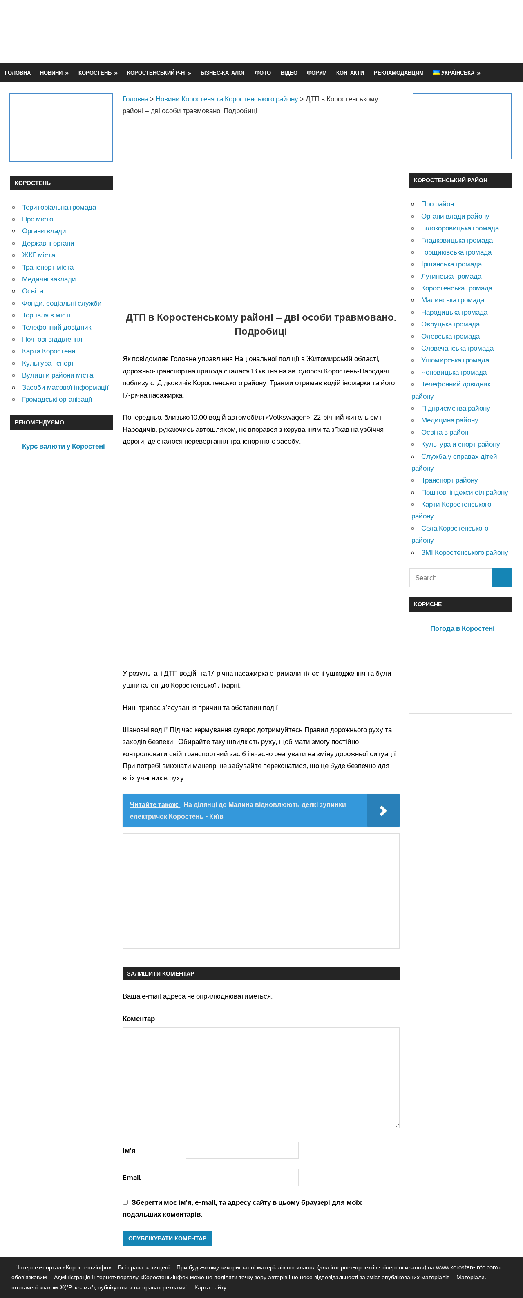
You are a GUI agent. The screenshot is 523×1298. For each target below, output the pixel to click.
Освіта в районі (445, 432)
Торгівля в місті (46, 315)
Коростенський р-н (156, 72)
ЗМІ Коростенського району (464, 552)
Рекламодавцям (399, 72)
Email (132, 1177)
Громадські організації (57, 399)
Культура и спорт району (460, 444)
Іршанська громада (451, 263)
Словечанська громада (457, 348)
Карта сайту (210, 1287)
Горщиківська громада (456, 252)
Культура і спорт (48, 363)
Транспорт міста (48, 267)
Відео (289, 72)
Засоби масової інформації (65, 387)
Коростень (95, 72)
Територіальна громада (59, 207)
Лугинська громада (451, 276)
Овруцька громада (450, 323)
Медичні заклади (49, 279)
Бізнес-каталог (223, 72)
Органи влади (44, 230)
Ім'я (129, 1150)
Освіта (32, 290)
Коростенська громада (456, 288)
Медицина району (449, 420)
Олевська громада (450, 336)
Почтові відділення (52, 339)
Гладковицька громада (457, 240)
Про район (437, 203)
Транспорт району (449, 480)
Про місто (37, 218)
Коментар (139, 1018)
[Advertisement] (364, 31)
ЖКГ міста (38, 254)
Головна (18, 72)
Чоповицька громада (454, 372)
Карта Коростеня (48, 350)
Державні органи (48, 243)
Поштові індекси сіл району (464, 492)
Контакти (350, 72)
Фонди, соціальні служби (62, 303)
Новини (51, 72)
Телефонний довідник (56, 327)
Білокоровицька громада (460, 227)
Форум (317, 72)
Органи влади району (455, 216)
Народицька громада (454, 312)
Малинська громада (452, 299)
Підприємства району (455, 408)
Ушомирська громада (455, 359)
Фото (263, 72)
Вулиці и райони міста (57, 375)
